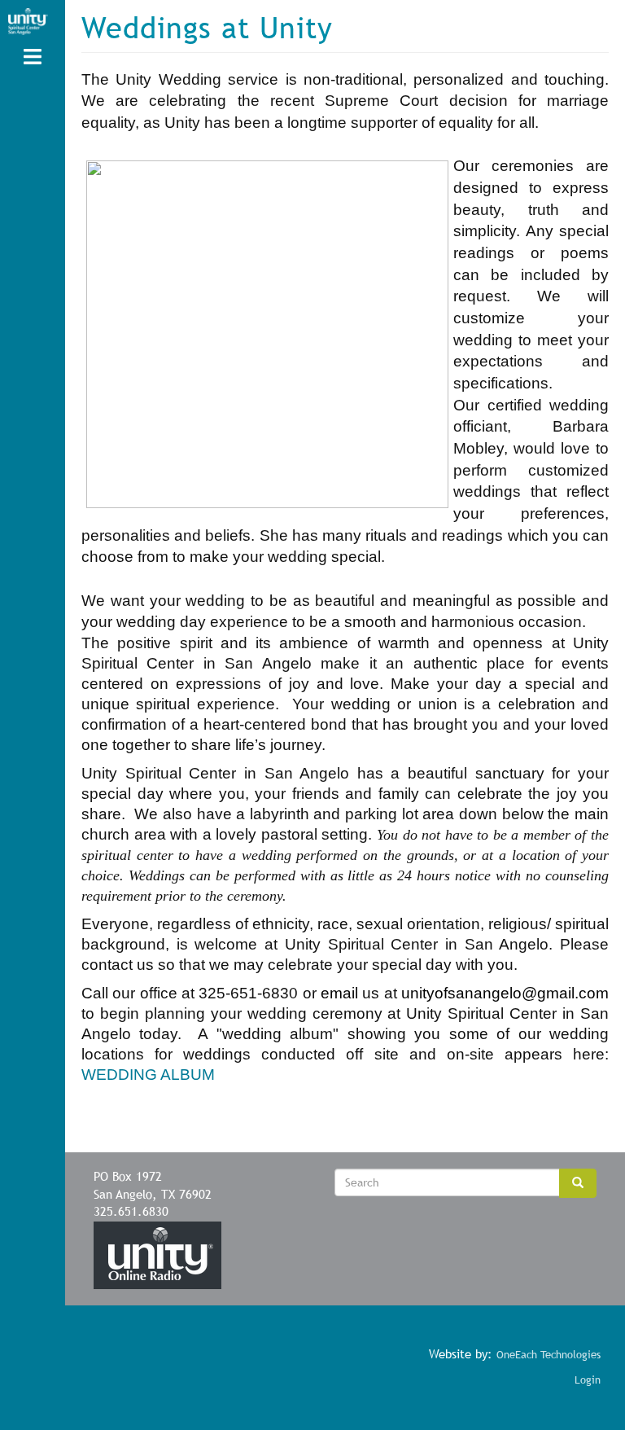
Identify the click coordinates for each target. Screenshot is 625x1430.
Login (588, 1380)
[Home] (28, 21)
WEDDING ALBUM (148, 1074)
